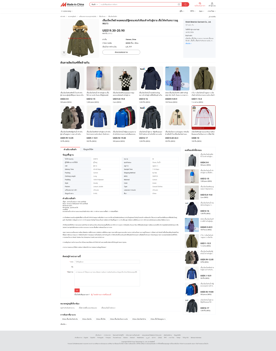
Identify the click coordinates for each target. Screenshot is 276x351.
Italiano (125, 337)
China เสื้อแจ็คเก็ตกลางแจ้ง (119, 319)
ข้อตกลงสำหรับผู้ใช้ (118, 335)
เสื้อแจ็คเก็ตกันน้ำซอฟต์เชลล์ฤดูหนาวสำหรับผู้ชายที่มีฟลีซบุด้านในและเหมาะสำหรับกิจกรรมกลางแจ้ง (207, 204)
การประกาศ (107, 335)
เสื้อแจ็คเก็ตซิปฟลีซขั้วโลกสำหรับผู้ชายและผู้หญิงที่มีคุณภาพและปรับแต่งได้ (206, 155)
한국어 (154, 337)
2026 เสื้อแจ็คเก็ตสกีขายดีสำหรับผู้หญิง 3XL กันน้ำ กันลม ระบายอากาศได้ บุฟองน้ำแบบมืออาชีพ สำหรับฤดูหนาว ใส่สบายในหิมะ (207, 220)
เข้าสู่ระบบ (212, 6)
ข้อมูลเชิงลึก (177, 335)
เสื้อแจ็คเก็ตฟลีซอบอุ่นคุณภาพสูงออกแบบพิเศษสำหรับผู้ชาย (207, 188)
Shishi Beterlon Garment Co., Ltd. (198, 22)
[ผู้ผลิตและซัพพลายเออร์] (72, 4)
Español (92, 337)
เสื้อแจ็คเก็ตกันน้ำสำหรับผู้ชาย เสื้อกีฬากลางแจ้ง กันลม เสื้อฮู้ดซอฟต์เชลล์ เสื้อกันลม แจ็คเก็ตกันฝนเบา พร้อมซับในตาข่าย (207, 171)
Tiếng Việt (186, 337)
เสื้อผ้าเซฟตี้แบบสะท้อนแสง (88, 308)
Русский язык (117, 337)
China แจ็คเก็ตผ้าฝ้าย (139, 319)
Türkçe (178, 337)
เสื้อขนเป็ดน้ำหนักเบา (108, 308)
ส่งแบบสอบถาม (121, 52)
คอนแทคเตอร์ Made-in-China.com (152, 335)
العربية (148, 337)
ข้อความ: (70, 272)
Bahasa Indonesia (196, 337)
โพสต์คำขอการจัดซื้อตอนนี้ (101, 295)
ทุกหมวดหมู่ (67, 11)
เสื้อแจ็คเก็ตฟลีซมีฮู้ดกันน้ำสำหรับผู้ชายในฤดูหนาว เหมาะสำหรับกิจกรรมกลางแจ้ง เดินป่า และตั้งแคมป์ (207, 252)
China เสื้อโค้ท (100, 319)
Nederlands (140, 337)
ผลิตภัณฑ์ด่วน (168, 335)
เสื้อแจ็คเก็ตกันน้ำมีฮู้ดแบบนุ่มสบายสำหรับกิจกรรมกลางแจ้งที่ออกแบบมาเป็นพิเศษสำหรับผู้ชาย (207, 285)
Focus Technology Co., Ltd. (139, 341)
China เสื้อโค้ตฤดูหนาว (158, 319)
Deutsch (132, 337)
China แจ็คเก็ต (87, 319)
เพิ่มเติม (187, 43)
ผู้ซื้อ (181, 11)
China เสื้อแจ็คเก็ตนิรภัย (70, 319)
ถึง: (72, 267)
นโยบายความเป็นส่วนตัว (133, 335)
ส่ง (77, 290)
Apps (200, 11)
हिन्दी (165, 337)
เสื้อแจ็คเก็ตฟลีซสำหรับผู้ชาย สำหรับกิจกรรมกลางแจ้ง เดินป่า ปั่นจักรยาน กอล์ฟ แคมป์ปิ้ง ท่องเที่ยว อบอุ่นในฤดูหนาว (207, 268)
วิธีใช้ (192, 11)
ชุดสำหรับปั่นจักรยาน (67, 308)
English (86, 337)
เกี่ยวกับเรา (98, 335)
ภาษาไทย (171, 337)
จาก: (71, 262)
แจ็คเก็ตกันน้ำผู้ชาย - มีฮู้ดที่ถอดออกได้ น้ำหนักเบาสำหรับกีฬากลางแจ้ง (207, 301)
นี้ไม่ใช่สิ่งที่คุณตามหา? (82, 295)
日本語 (160, 337)
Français (108, 337)
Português (100, 337)
